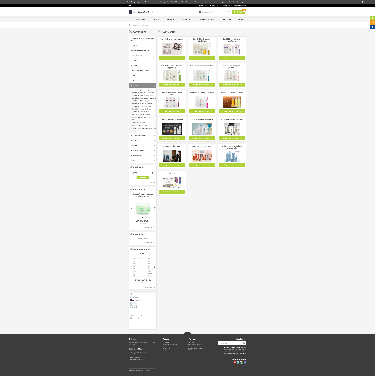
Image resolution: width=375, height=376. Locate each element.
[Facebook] (245, 362)
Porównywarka (241, 5)
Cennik (142, 254)
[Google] (241, 362)
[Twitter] (238, 362)
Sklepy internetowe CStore (136, 370)
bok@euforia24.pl (138, 359)
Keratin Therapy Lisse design (141, 90)
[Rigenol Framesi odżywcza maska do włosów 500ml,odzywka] (143, 208)
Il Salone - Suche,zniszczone (141, 120)
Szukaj (241, 19)
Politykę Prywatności (241, 355)
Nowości (157, 19)
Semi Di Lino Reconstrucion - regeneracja (144, 98)
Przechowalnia (228, 5)
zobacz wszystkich (148, 182)
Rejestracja (215, 5)
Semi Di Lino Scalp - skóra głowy (141, 106)
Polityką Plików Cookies (177, 2)
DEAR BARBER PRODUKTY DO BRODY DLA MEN (196, 349)
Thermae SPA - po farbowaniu (141, 117)
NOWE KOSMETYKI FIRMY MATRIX (195, 345)
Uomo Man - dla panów (139, 122)
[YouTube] (235, 362)
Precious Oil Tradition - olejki (140, 112)
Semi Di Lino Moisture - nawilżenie (142, 95)
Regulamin (166, 342)
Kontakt (165, 351)
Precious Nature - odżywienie (141, 114)
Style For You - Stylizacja (139, 125)
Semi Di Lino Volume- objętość (141, 101)
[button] (142, 173)
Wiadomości (191, 342)
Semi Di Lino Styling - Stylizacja (141, 109)
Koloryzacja (135, 131)
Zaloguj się (204, 5)
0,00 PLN (239, 12)
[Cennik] (143, 268)
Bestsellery (186, 19)
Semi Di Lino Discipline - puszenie (142, 103)
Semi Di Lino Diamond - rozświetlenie (143, 92)
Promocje (170, 19)
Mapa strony (166, 348)
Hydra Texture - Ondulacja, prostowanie (144, 128)
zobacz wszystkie (149, 227)
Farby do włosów (207, 19)
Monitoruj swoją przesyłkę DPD (170, 345)
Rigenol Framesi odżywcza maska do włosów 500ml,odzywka (143, 196)
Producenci (227, 19)
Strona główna (140, 19)
